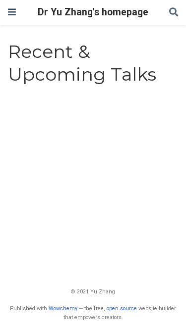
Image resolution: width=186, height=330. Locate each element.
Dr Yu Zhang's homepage (93, 12)
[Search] (173, 12)
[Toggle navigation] (12, 12)
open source (122, 308)
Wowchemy (63, 308)
